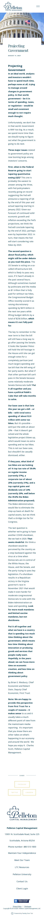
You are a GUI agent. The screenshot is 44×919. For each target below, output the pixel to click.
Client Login (22, 888)
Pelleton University (22, 874)
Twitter (14, 792)
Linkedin (29, 792)
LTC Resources (22, 867)
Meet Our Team (22, 860)
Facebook (22, 784)
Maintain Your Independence (22, 853)
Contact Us (22, 881)
